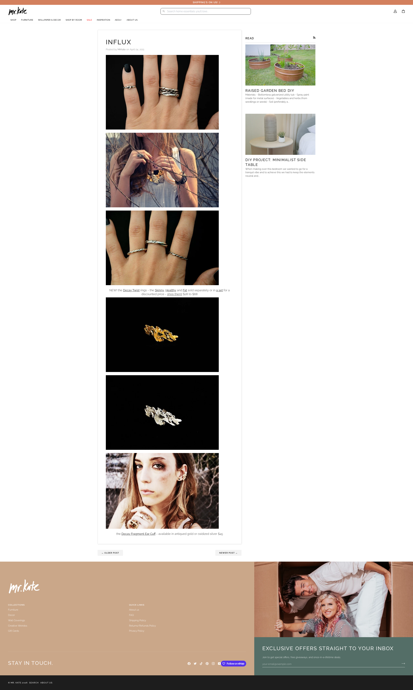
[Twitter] (195, 663)
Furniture (13, 609)
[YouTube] (219, 663)
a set (219, 290)
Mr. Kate (16, 682)
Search (34, 682)
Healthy (171, 290)
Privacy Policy (136, 630)
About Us (46, 682)
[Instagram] (213, 663)
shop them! (174, 294)
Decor (11, 615)
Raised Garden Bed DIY (269, 90)
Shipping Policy (137, 620)
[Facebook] (189, 663)
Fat (185, 290)
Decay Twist (131, 290)
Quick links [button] (136, 605)
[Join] (402, 663)
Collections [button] (16, 605)
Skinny (159, 290)
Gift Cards (13, 630)
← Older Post (110, 553)
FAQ (131, 615)
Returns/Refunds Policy (142, 625)
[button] (13, 20)
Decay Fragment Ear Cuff (138, 534)
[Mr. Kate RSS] (314, 37)
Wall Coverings (16, 620)
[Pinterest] (207, 663)
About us (134, 609)
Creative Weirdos (17, 625)
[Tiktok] (201, 663)
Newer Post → (228, 553)
